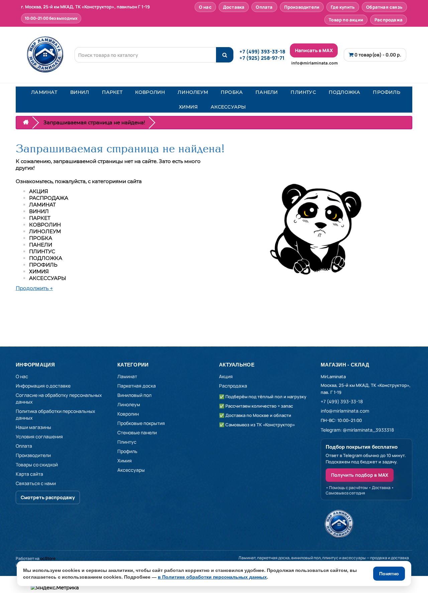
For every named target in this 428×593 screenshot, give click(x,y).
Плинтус (126, 442)
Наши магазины (33, 427)
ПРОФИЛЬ (386, 92)
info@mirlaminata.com (314, 63)
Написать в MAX (314, 50)
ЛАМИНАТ (44, 92)
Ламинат (127, 376)
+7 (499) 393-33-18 (262, 51)
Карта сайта (29, 474)
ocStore (48, 558)
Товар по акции (346, 20)
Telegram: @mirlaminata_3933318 (357, 430)
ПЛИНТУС (303, 92)
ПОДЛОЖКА (344, 92)
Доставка (234, 7)
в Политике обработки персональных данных (212, 577)
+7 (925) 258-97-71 (262, 58)
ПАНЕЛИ (266, 92)
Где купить (343, 7)
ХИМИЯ (188, 107)
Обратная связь (384, 7)
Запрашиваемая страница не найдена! (94, 122)
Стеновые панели (137, 432)
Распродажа (388, 20)
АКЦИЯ (38, 191)
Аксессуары (131, 470)
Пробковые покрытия (141, 423)
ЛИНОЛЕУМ (193, 92)
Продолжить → (34, 288)
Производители (302, 7)
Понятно (389, 573)
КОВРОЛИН (150, 92)
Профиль (127, 451)
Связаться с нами (36, 483)
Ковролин (128, 414)
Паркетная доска (136, 386)
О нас (205, 7)
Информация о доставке (43, 386)
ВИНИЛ (79, 92)
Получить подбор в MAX (359, 475)
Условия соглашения (39, 436)
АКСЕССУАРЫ (228, 107)
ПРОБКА (232, 92)
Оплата (264, 7)
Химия (124, 460)
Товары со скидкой (37, 464)
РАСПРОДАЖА (48, 198)
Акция (226, 376)
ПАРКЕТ (112, 92)
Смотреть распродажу (48, 497)
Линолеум (128, 404)
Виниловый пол (134, 395)
